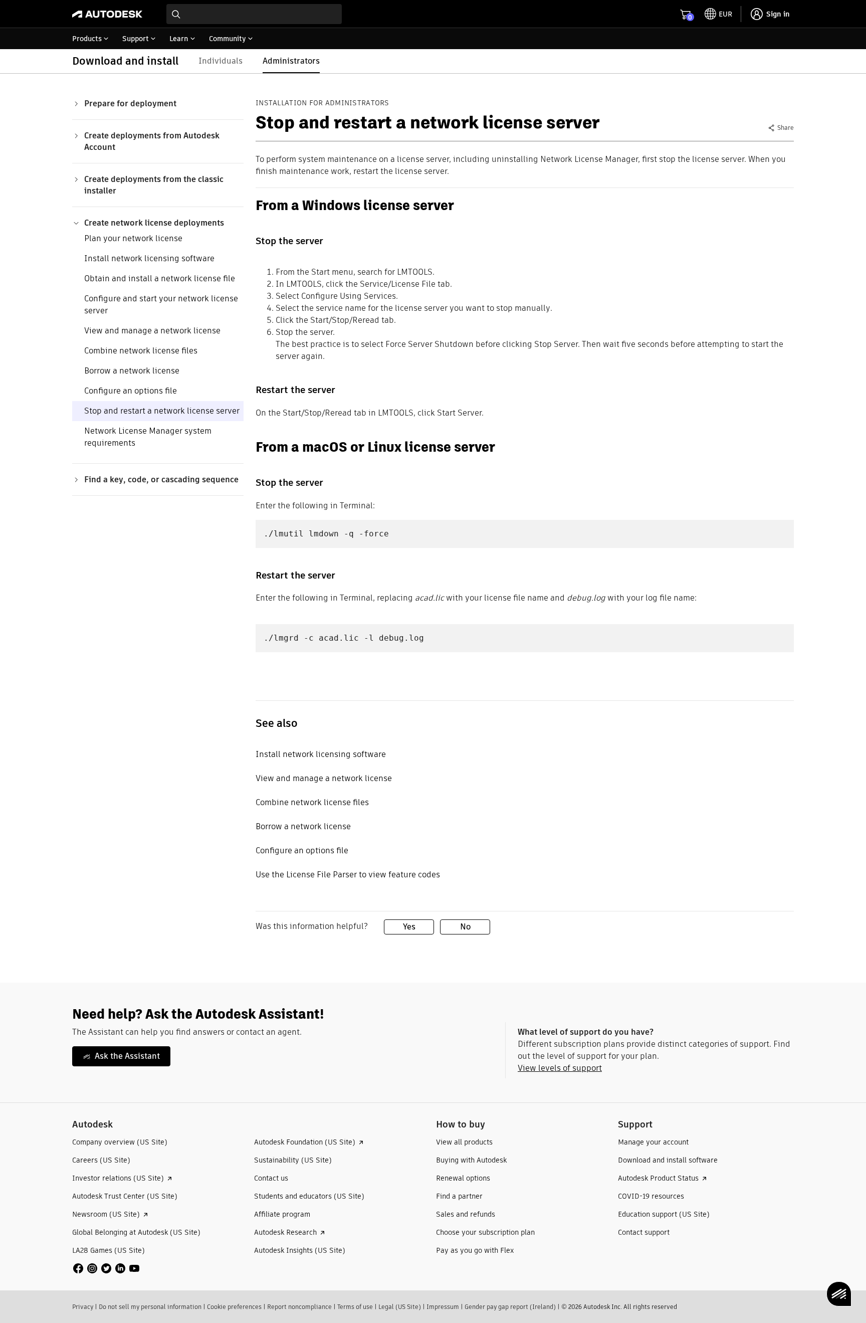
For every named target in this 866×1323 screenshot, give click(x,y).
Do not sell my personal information (150, 1306)
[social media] (106, 1268)
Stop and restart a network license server (162, 411)
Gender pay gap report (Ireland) (510, 1306)
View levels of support (560, 1068)
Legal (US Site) (399, 1306)
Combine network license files (140, 350)
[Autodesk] (107, 14)
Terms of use (355, 1306)
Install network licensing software (149, 258)
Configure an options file (130, 391)
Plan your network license (133, 238)
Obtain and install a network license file (159, 278)
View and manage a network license (152, 330)
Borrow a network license (131, 370)
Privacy (82, 1306)
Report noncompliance (299, 1306)
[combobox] (254, 14)
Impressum (442, 1306)
